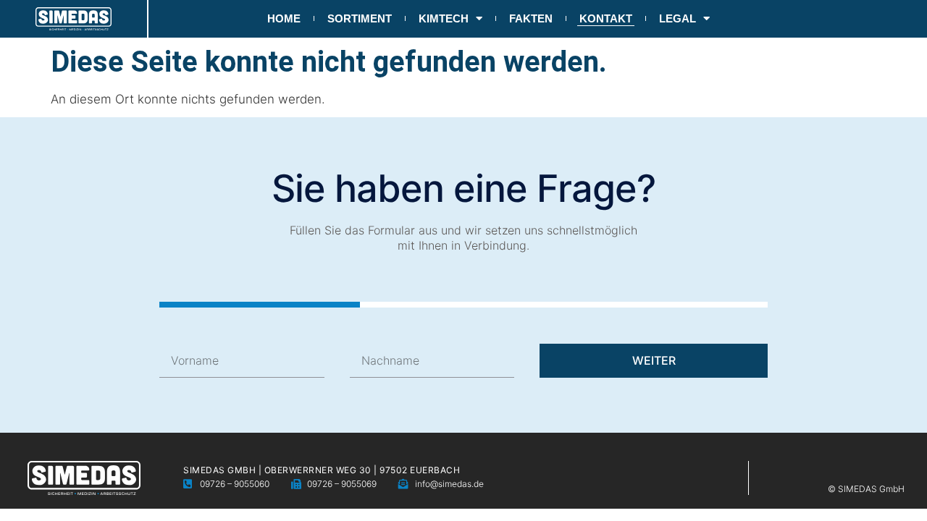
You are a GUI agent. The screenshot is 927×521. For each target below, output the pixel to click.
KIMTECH (444, 18)
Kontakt (605, 18)
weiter (654, 360)
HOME (284, 18)
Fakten (531, 18)
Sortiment (359, 18)
